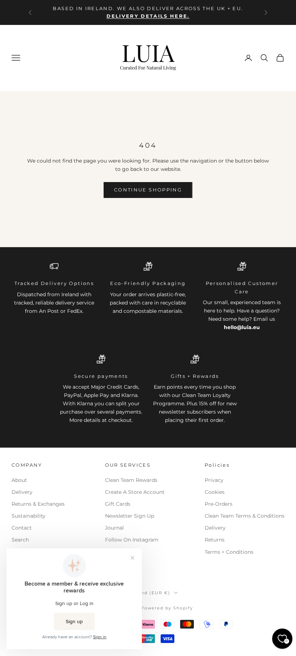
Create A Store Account (135, 492)
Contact (22, 528)
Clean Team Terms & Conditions (244, 516)
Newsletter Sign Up (129, 516)
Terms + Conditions (229, 552)
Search (20, 539)
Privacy (214, 480)
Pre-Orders (218, 504)
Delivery (22, 492)
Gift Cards (117, 504)
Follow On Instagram (131, 539)
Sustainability (28, 516)
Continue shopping (148, 190)
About (19, 480)
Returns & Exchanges (38, 504)
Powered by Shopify (167, 607)
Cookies (215, 492)
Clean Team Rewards (131, 480)
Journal (114, 528)
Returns (215, 539)
